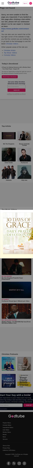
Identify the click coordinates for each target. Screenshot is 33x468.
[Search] (30, 3)
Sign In (25, 3)
